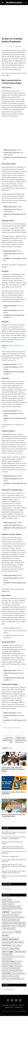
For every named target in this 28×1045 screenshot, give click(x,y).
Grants (5, 935)
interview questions (16, 945)
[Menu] (3, 2)
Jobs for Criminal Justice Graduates (11, 727)
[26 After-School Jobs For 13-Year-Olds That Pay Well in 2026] (14, 806)
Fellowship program (8, 929)
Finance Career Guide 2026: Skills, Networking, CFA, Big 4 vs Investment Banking (13, 769)
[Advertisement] (14, 23)
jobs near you (20, 952)
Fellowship (21, 926)
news (10, 958)
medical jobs (5, 958)
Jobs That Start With (7, 954)
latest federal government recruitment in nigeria (13, 956)
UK (22, 978)
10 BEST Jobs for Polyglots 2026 (10, 856)
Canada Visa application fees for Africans (12, 908)
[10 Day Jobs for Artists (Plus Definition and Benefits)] (14, 783)
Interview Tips (5, 948)
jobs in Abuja (15, 948)
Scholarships (6, 973)
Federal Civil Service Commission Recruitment (13, 917)
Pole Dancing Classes (15, 968)
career (5, 912)
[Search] (25, 2)
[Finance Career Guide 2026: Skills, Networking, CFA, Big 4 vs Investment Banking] (14, 759)
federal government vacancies (13, 923)
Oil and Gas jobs (18, 966)
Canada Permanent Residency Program (11, 906)
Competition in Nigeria (16, 912)
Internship (6, 945)
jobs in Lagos (8, 951)
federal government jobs (10, 920)
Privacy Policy (9, 1007)
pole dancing (5, 968)
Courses (4, 915)
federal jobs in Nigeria (9, 926)
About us (21, 1005)
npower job (19, 961)
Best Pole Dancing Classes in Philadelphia (10, 901)
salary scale (5, 970)
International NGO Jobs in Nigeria (12, 942)
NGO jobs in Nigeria (8, 961)
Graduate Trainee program (8, 932)
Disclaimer (5, 1005)
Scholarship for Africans (16, 970)
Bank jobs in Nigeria (6, 899)
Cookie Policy (19, 1007)
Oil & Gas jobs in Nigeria (7, 966)
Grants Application (10, 939)
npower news (5, 963)
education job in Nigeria (12, 915)
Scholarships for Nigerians (18, 973)
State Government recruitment (10, 976)
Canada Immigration (8, 904)
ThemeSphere (22, 1011)
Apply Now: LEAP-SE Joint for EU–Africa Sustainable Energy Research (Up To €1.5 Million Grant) (14, 866)
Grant (18, 932)
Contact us (13, 1005)
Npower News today (15, 963)
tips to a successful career (11, 979)
